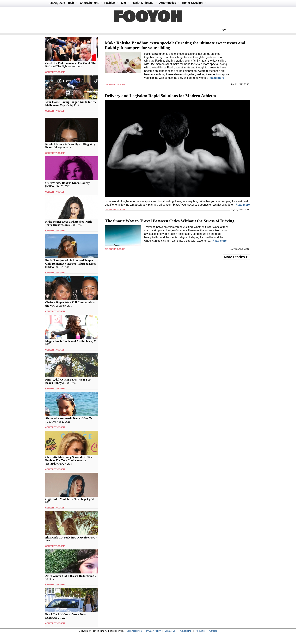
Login (223, 29)
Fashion (109, 2)
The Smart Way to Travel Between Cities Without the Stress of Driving (170, 220)
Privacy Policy (153, 631)
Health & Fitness (142, 2)
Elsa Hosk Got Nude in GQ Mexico (67, 537)
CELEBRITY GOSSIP (55, 72)
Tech (70, 2)
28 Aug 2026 (57, 2)
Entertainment (89, 2)
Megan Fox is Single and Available (66, 341)
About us (200, 631)
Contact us (170, 631)
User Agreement (134, 631)
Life (123, 2)
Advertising (185, 631)
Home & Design (192, 2)
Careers (213, 631)
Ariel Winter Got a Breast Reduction (68, 576)
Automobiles (167, 2)
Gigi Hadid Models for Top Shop (65, 499)
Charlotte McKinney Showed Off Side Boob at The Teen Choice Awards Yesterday (69, 460)
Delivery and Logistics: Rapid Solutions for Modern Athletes (160, 95)
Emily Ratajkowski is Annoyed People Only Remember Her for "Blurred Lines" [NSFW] (71, 264)
